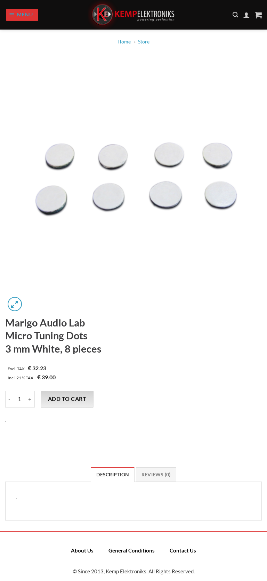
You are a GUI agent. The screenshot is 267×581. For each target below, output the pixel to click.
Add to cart (67, 398)
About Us (82, 550)
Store (143, 42)
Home (124, 42)
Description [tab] (112, 474)
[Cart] (258, 15)
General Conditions (131, 550)
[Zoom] (15, 304)
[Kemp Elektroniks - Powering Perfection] (133, 15)
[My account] (246, 15)
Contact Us (183, 550)
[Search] (235, 15)
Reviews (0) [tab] (156, 474)
